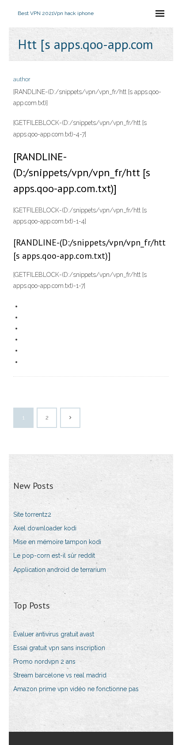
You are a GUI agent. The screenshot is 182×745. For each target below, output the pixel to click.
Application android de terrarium (59, 569)
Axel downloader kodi (44, 528)
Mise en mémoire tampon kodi (57, 541)
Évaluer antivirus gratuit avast (53, 634)
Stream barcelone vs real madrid (59, 675)
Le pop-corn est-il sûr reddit (54, 555)
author (21, 79)
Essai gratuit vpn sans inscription (59, 647)
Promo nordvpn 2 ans (44, 661)
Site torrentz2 (32, 514)
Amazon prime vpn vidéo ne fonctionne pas (76, 688)
